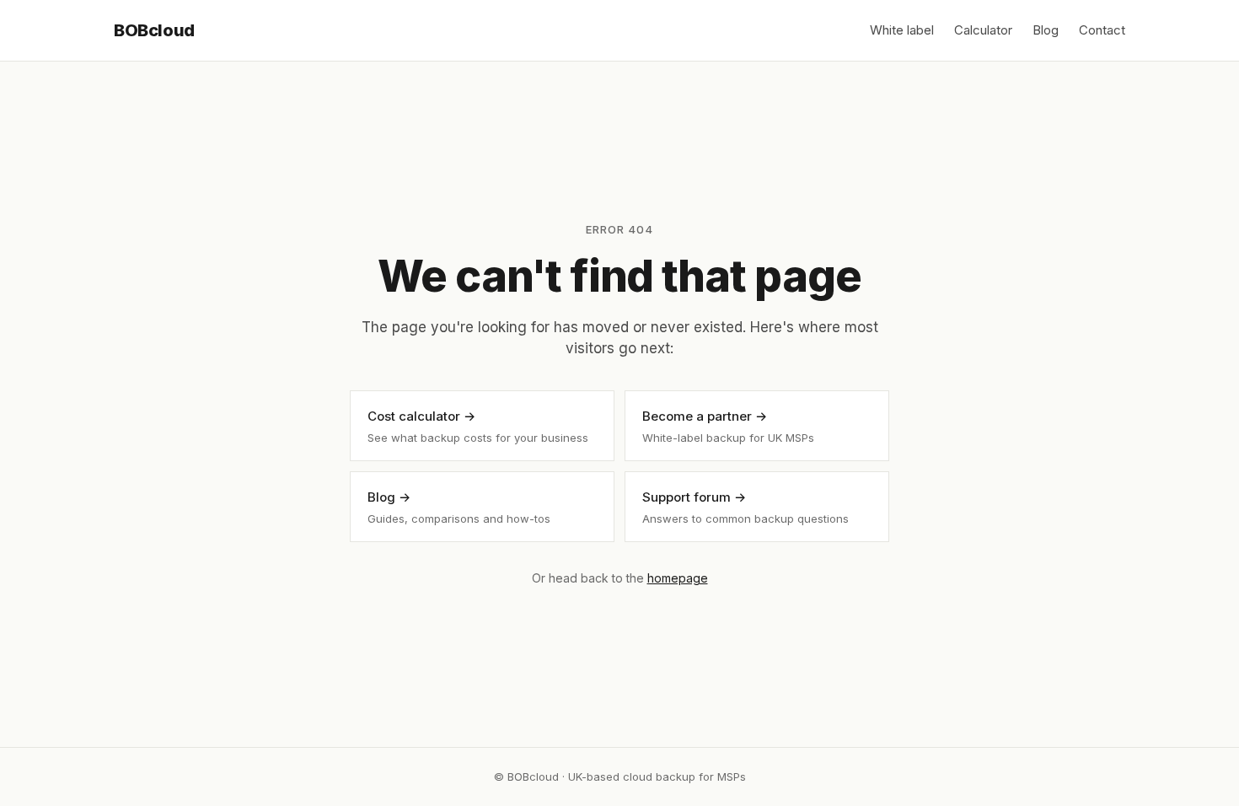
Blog (1045, 30)
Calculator (983, 30)
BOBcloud (154, 30)
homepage (677, 578)
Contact (1102, 30)
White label (902, 30)
